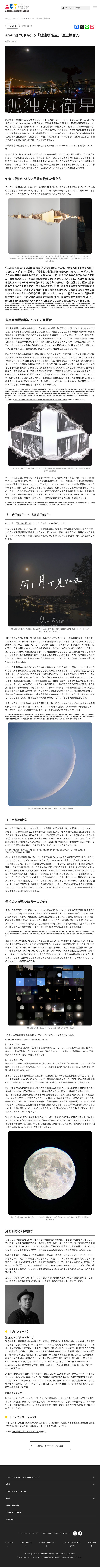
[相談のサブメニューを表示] (94, 1498)
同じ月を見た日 (24, 523)
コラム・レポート (16, 18)
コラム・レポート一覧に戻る (50, 1445)
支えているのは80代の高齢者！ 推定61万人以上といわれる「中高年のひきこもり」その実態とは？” (46, 395)
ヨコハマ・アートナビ (29, 1533)
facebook (80, 1533)
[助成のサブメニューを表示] (94, 1484)
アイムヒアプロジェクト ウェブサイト (25, 1398)
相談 (8, 1498)
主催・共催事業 (12, 1505)
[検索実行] (63, 8)
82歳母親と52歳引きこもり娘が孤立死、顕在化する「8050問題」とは (49, 393)
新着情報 (10, 1519)
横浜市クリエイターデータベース (56, 1533)
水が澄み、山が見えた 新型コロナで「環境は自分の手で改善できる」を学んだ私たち (42, 850)
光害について (19, 852)
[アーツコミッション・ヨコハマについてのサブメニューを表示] (94, 1477)
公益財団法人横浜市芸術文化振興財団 (55, 1557)
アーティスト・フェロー (16, 1491)
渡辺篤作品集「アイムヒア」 (25, 1431)
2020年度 (12, 26)
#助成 (14, 41)
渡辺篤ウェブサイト (16, 1392)
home (6, 18)
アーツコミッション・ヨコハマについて (22, 1477)
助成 (8, 1484)
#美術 (7, 41)
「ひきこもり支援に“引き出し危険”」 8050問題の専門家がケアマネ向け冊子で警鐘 (40, 400)
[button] (95, 8)
